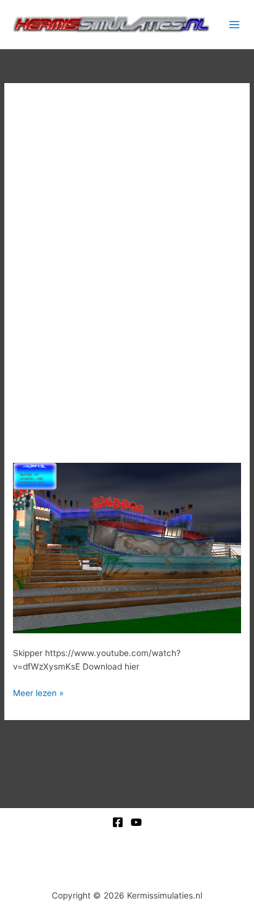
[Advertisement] (127, 241)
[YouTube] (136, 822)
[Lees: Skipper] (127, 547)
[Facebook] (117, 822)
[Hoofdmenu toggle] (234, 24)
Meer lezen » (38, 692)
